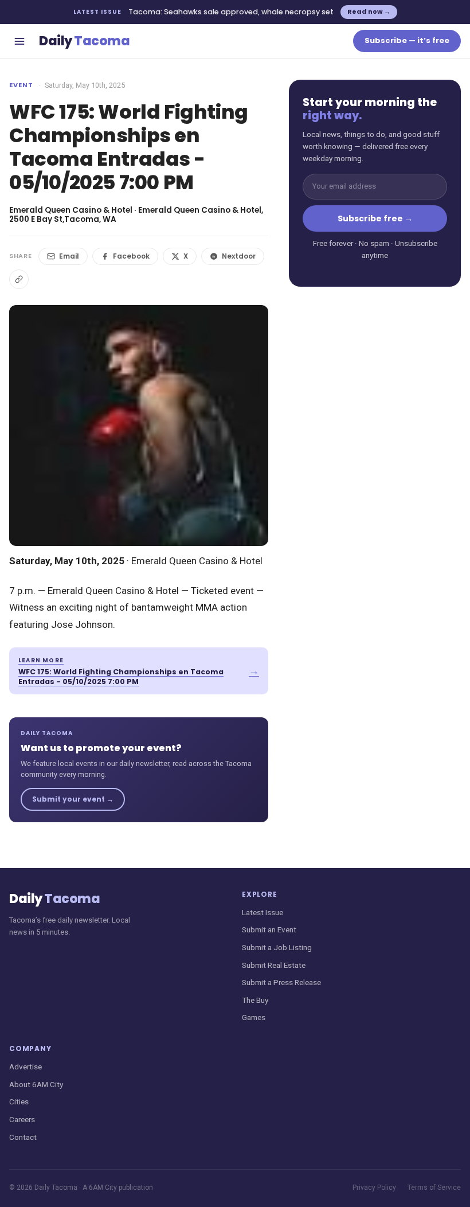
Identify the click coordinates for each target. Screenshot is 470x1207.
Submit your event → (72, 799)
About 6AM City (36, 1084)
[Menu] (19, 41)
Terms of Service (434, 1187)
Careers (22, 1119)
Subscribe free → (375, 218)
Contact (23, 1137)
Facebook (131, 256)
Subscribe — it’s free (407, 40)
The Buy (255, 1000)
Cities (19, 1101)
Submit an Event (269, 929)
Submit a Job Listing (277, 947)
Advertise (25, 1066)
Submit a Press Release (281, 982)
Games (253, 1017)
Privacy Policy (374, 1187)
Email (69, 256)
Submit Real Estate (274, 965)
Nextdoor (239, 256)
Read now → (368, 11)
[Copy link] (19, 279)
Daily (84, 41)
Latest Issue (262, 912)
